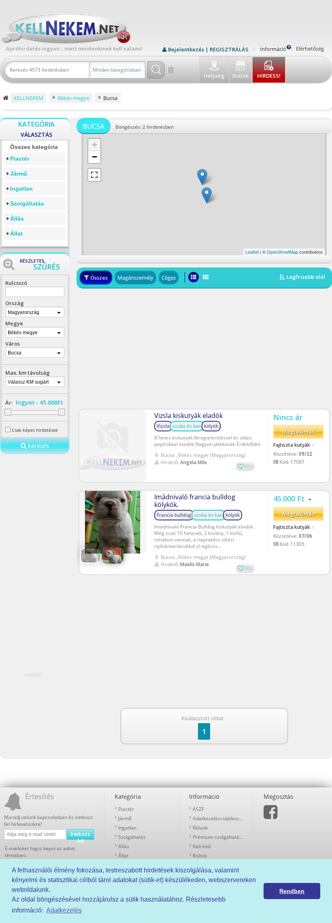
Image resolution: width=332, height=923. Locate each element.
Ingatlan (21, 188)
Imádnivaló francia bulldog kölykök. (194, 501)
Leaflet (252, 251)
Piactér (19, 158)
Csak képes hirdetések (35, 430)
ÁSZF (198, 809)
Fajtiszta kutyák (291, 445)
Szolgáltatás (27, 203)
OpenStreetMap (282, 251)
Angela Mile (193, 462)
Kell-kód (202, 846)
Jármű (18, 173)
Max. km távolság (27, 372)
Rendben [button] (291, 891)
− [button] (94, 157)
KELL (249, 466)
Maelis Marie (194, 564)
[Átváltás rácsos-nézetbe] (205, 277)
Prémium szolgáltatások (218, 837)
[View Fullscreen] (94, 175)
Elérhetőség (310, 48)
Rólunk (200, 827)
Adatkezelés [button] (64, 910)
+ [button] (94, 145)
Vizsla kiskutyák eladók (188, 416)
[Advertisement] (204, 348)
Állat (16, 233)
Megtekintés (298, 431)
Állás (17, 218)
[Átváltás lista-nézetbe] (193, 277)
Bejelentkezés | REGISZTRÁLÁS (208, 49)
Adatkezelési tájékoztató (218, 818)
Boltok (200, 855)
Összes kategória (34, 147)
